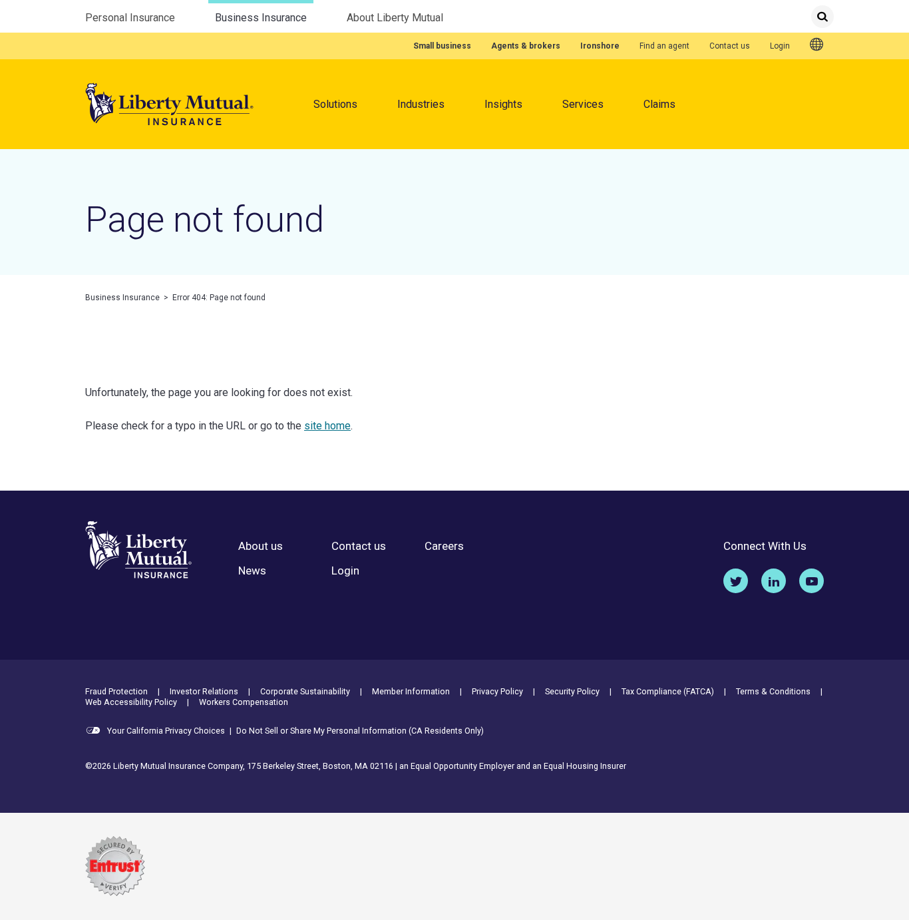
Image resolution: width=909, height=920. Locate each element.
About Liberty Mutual (395, 17)
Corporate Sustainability (305, 691)
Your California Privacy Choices (165, 731)
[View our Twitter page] (735, 581)
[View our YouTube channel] (811, 581)
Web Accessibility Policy (131, 702)
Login (780, 46)
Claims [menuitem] (659, 104)
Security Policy (572, 691)
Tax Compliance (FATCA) (668, 691)
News (252, 570)
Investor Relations (204, 691)
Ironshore (600, 46)
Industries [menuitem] (421, 104)
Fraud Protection (116, 691)
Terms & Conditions (773, 691)
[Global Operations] (817, 45)
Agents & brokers (525, 46)
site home (327, 425)
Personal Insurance (130, 17)
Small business (442, 46)
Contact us (729, 46)
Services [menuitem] (583, 104)
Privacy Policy (497, 691)
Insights (503, 104)
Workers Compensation (243, 702)
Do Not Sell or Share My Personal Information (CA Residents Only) (360, 731)
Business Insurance (261, 17)
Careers (444, 546)
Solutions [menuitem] (335, 104)
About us (260, 546)
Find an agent (664, 46)
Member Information (411, 691)
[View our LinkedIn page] (773, 581)
